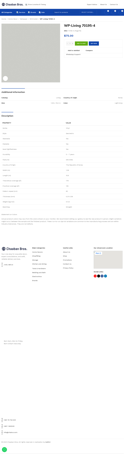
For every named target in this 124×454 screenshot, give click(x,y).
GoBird (47, 442)
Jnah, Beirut (8, 265)
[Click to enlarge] (5, 78)
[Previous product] (116, 19)
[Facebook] (102, 276)
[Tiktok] (98, 276)
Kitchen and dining (39, 264)
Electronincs (37, 276)
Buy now (94, 43)
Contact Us (67, 264)
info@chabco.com (10, 432)
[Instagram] (95, 276)
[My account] (122, 4)
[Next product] (121, 19)
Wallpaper (24, 19)
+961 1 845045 (9, 426)
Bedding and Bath (39, 272)
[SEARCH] (99, 12)
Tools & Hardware (39, 268)
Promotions (67, 260)
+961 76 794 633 (10, 420)
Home (3, 19)
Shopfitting (36, 256)
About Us (66, 252)
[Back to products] (119, 19)
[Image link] (14, 249)
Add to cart (81, 43)
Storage (35, 260)
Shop (65, 256)
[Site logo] (12, 4)
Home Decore (37, 252)
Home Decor (13, 19)
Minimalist (34, 19)
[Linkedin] (105, 276)
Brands (35, 280)
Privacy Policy (68, 268)
